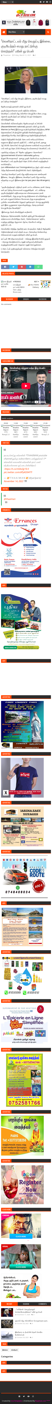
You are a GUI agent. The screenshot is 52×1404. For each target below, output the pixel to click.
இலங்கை (5, 1350)
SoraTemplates (16, 1401)
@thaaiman (9, 499)
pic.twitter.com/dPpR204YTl (18, 472)
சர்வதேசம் (14, 1350)
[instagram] (50, 2)
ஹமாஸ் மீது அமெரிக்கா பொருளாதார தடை (31, 1321)
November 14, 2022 (13, 481)
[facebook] (40, 2)
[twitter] (43, 2)
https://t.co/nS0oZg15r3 (16, 469)
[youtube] (47, 2)
